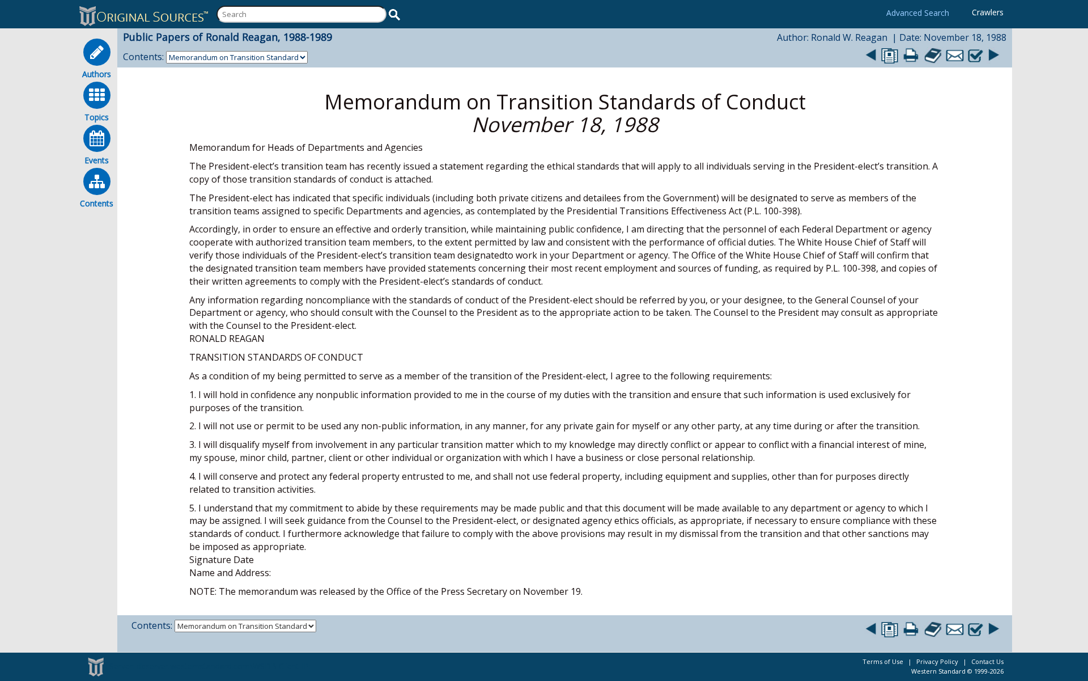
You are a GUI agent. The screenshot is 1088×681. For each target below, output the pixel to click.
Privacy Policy (937, 661)
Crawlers (988, 12)
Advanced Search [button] (917, 12)
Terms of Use (882, 661)
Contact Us (987, 661)
